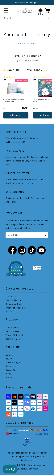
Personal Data (12, 331)
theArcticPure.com (36, 465)
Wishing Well (11, 370)
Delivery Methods (14, 304)
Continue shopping (27, 43)
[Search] (49, 18)
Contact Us (11, 296)
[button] (40, 10)
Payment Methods (14, 300)
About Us (10, 355)
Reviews (9, 358)
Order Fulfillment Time (16, 307)
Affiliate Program (14, 362)
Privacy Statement (14, 335)
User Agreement (13, 339)
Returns (9, 311)
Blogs (8, 373)
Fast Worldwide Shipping (26, 2)
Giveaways (10, 366)
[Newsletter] (45, 235)
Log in (17, 60)
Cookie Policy (12, 327)
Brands (9, 377)
